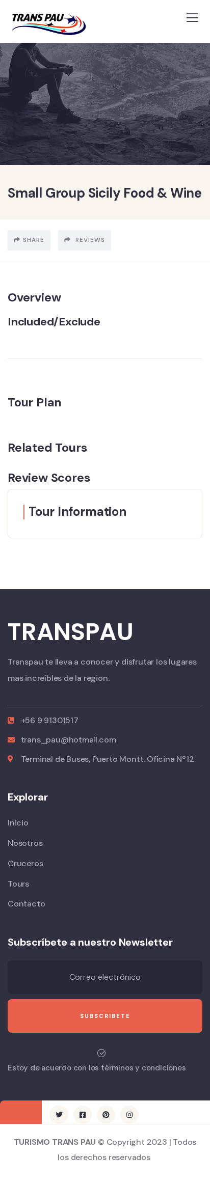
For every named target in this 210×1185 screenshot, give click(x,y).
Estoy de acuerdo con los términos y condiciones (97, 1068)
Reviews (89, 240)
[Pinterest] (106, 1115)
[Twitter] (58, 1115)
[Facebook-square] (82, 1115)
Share (33, 240)
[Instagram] (129, 1115)
